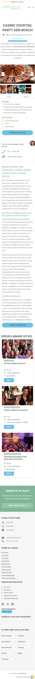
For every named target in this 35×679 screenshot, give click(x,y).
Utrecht (28, 320)
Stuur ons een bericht (14, 157)
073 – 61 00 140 (13, 151)
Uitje (7, 35)
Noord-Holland (6, 636)
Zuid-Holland (5, 642)
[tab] (9, 636)
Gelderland (21, 642)
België (20, 653)
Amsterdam (20, 320)
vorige (9, 96)
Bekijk (9, 380)
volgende (25, 96)
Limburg (21, 647)
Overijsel (21, 636)
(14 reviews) (13, 2)
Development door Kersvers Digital (25, 677)
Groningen (5, 659)
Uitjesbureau (22, 673)
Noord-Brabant (6, 647)
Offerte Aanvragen (17, 133)
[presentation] (2, 74)
